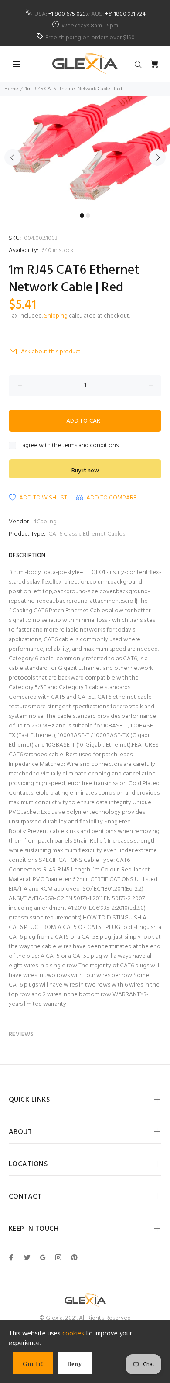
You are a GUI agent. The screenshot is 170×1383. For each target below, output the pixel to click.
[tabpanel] (85, 152)
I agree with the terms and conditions (69, 446)
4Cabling (45, 522)
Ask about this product (51, 352)
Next (157, 157)
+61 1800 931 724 (125, 14)
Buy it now (85, 471)
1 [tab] (82, 215)
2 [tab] (88, 215)
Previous (12, 157)
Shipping (56, 316)
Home (11, 89)
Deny (74, 1364)
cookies (73, 1333)
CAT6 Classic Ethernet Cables (86, 534)
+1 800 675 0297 (68, 14)
